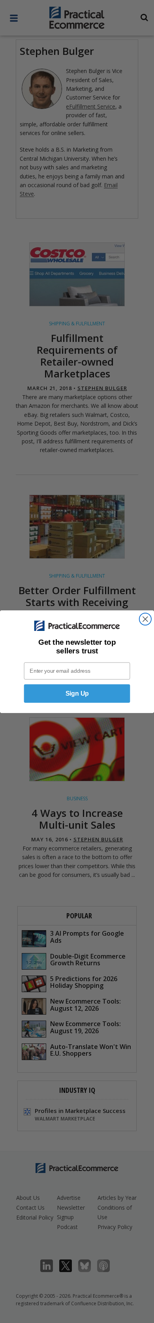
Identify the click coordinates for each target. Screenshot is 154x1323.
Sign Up (77, 693)
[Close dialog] (145, 619)
